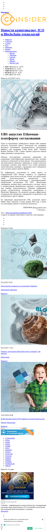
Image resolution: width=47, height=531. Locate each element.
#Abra (7, 440)
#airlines (8, 460)
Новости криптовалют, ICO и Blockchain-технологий (22, 32)
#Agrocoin (9, 454)
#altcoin (8, 466)
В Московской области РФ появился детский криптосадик (23, 419)
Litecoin (12, 57)
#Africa (7, 452)
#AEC (7, 448)
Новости (8, 39)
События (8, 41)
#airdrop (8, 458)
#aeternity (8, 450)
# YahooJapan (10, 438)
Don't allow (39, 528)
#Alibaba (8, 462)
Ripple (12, 59)
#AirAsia (8, 456)
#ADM (7, 446)
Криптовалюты (11, 51)
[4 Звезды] (29, 207)
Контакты (4, 511)
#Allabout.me (10, 464)
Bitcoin (12, 53)
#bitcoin (3, 423)
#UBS (29, 213)
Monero (12, 61)
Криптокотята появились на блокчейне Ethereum (19, 286)
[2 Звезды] (26, 207)
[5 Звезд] (31, 207)
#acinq (7, 442)
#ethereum (17, 213)
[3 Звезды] (28, 207)
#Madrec (24, 213)
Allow (30, 528)
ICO (6, 45)
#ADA (7, 444)
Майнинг (8, 47)
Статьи (7, 43)
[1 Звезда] (24, 207)
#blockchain (10, 213)
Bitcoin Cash (14, 63)
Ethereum (13, 55)
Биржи (7, 49)
